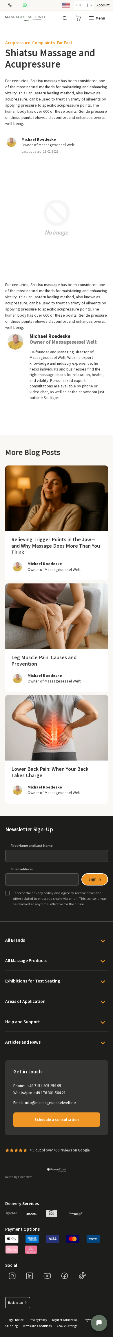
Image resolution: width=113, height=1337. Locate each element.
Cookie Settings (67, 1326)
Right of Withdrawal (65, 1319)
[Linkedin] (30, 1276)
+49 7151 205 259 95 (44, 1085)
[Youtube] (47, 1276)
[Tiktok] (82, 1276)
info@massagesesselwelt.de (50, 1102)
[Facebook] (65, 1276)
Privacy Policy (38, 1319)
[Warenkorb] (78, 18)
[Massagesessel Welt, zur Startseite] (26, 18)
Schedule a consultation (56, 1119)
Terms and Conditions (37, 1326)
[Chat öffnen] (99, 1323)
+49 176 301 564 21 (50, 1092)
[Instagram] (12, 1276)
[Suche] (65, 18)
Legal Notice (15, 1319)
